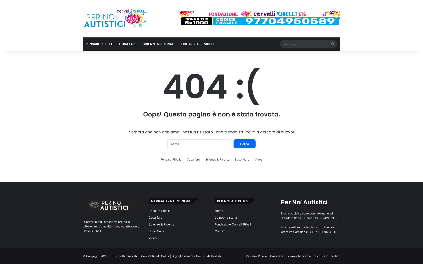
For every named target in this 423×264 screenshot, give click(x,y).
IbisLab (216, 256)
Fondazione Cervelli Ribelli (233, 224)
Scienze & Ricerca (158, 44)
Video (209, 44)
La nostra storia (226, 217)
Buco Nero (189, 44)
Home (219, 210)
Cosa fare (128, 44)
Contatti (220, 231)
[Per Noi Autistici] (115, 19)
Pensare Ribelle (99, 44)
